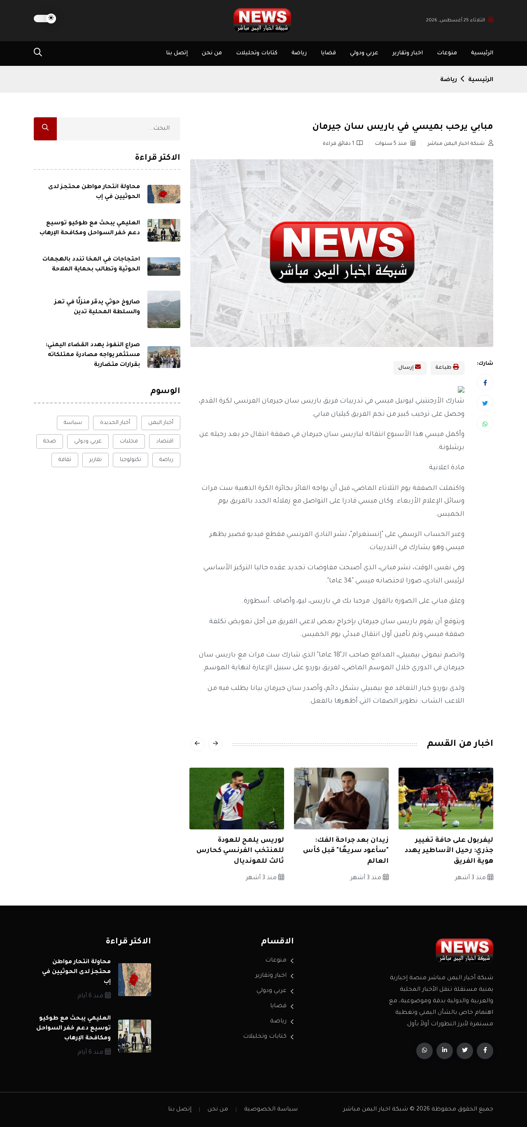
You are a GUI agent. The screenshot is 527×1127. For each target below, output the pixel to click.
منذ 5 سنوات (391, 144)
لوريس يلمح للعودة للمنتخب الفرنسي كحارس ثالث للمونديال (240, 851)
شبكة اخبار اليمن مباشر (456, 144)
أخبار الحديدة (115, 423)
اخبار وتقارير (407, 53)
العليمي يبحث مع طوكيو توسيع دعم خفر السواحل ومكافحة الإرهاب (73, 1028)
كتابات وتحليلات (256, 53)
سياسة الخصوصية (271, 1109)
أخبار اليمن (160, 423)
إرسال (406, 368)
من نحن (212, 53)
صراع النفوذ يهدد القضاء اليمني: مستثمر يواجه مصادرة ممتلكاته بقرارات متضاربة (93, 355)
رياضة (299, 53)
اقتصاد (164, 441)
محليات (129, 441)
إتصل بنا (177, 53)
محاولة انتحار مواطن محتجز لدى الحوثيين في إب (76, 972)
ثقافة (64, 460)
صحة (49, 441)
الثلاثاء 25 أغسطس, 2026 (455, 20)
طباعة (444, 368)
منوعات (447, 53)
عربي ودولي (364, 53)
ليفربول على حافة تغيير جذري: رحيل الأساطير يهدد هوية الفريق (449, 851)
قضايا (328, 53)
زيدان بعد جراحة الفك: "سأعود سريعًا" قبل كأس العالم (346, 851)
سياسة (73, 423)
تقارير (95, 460)
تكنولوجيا (130, 460)
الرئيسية (482, 53)
